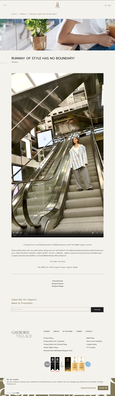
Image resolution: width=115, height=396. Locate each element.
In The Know (68, 331)
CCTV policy (90, 347)
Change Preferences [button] (88, 388)
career (79, 331)
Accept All (103, 388)
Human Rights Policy (51, 347)
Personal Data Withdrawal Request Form (58, 351)
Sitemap (47, 331)
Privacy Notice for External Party (55, 344)
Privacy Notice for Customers (54, 341)
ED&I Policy (90, 338)
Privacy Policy (48, 338)
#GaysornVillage (57, 286)
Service (56, 331)
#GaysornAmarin (57, 284)
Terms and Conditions (94, 341)
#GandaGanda (57, 281)
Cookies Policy (91, 344)
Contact (89, 331)
